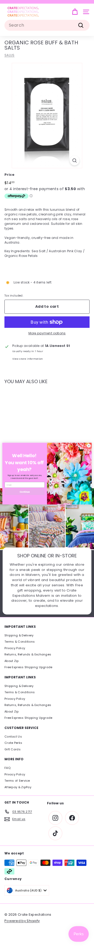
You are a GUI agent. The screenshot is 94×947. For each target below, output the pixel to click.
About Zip (11, 661)
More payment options (47, 333)
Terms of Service (17, 781)
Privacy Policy (14, 648)
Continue (25, 491)
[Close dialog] (89, 445)
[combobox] (47, 25)
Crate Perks (13, 743)
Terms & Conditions (19, 642)
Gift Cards (12, 749)
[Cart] (75, 12)
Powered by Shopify (22, 920)
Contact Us (13, 736)
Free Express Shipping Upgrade (28, 667)
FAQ (7, 768)
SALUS (9, 55)
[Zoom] (74, 160)
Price (9, 174)
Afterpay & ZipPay (17, 787)
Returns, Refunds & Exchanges (27, 654)
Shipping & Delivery (19, 635)
